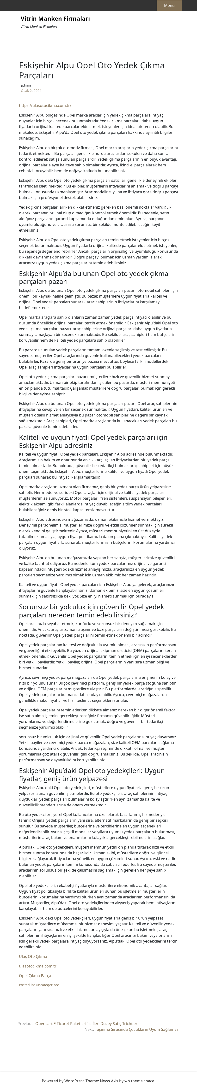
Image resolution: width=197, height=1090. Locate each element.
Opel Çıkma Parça (35, 975)
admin (26, 85)
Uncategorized (47, 985)
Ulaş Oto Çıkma (33, 956)
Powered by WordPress (63, 1081)
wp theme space (139, 1081)
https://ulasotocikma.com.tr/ (45, 105)
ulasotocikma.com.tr (37, 966)
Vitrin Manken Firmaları (55, 18)
